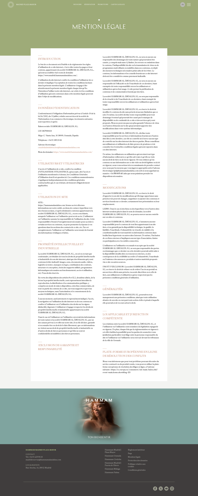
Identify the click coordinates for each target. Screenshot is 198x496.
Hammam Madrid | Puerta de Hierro (113, 464)
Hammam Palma (112, 472)
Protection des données (137, 460)
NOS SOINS (77, 4)
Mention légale (134, 457)
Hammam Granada (113, 456)
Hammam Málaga (112, 469)
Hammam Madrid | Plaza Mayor (113, 451)
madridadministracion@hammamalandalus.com (59, 147)
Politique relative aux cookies (136, 465)
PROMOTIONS (103, 4)
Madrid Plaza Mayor (26, 4)
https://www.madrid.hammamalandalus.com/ (73, 152)
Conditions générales (137, 470)
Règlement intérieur (136, 450)
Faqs (130, 453)
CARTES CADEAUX (118, 4)
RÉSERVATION (89, 4)
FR (183, 5)
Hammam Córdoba (113, 459)
